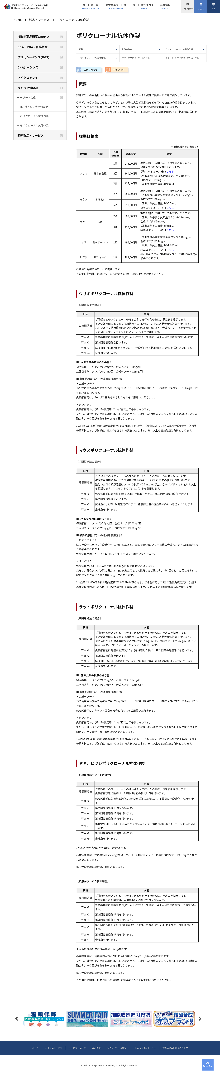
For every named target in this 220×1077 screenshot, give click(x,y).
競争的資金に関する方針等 (175, 1048)
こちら (170, 171)
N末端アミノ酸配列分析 (34, 107)
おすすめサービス (53, 1048)
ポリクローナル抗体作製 (34, 116)
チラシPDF (118, 69)
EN (213, 8)
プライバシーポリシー (117, 1048)
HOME (17, 20)
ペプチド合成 (28, 97)
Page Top (208, 1065)
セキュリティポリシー (145, 1048)
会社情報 (96, 1048)
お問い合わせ (188, 8)
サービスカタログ (77, 1048)
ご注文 (201, 8)
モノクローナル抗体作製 (34, 125)
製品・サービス (39, 20)
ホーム (35, 1048)
